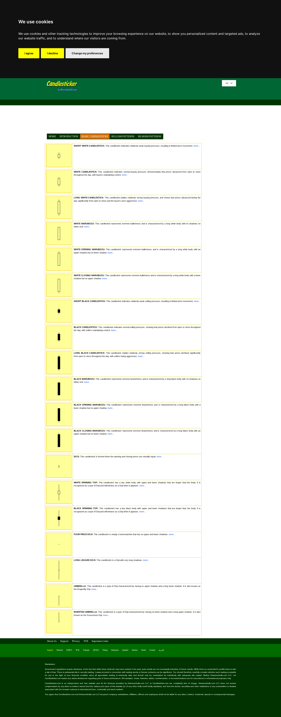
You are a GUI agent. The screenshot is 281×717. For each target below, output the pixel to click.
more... (196, 146)
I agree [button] (28, 53)
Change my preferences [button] (87, 53)
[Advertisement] (151, 107)
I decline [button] (52, 53)
